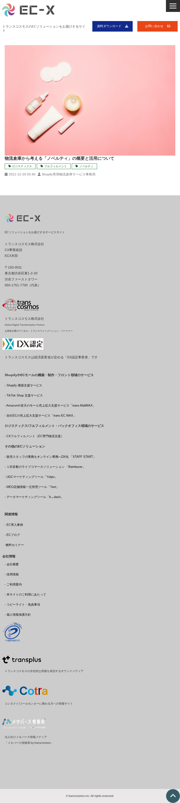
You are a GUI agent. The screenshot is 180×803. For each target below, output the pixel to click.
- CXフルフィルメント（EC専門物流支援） (34, 436)
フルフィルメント (55, 166)
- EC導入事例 (14, 525)
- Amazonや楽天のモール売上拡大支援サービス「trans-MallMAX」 (50, 405)
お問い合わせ (154, 26)
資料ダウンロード (109, 26)
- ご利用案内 (13, 584)
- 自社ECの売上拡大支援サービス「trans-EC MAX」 (40, 415)
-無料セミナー (14, 545)
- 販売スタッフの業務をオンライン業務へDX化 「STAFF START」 (50, 456)
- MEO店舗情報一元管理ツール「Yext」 (32, 487)
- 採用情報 (12, 574)
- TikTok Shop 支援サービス (24, 395)
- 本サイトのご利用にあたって (25, 594)
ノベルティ (86, 166)
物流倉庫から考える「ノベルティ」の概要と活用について (59, 158)
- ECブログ (12, 535)
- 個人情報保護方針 (18, 614)
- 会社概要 (12, 564)
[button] (173, 6)
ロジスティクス (22, 166)
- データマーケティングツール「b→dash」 (34, 497)
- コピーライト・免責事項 (22, 604)
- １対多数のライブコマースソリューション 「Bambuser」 (45, 467)
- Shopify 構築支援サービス (23, 385)
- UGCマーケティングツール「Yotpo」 (31, 477)
